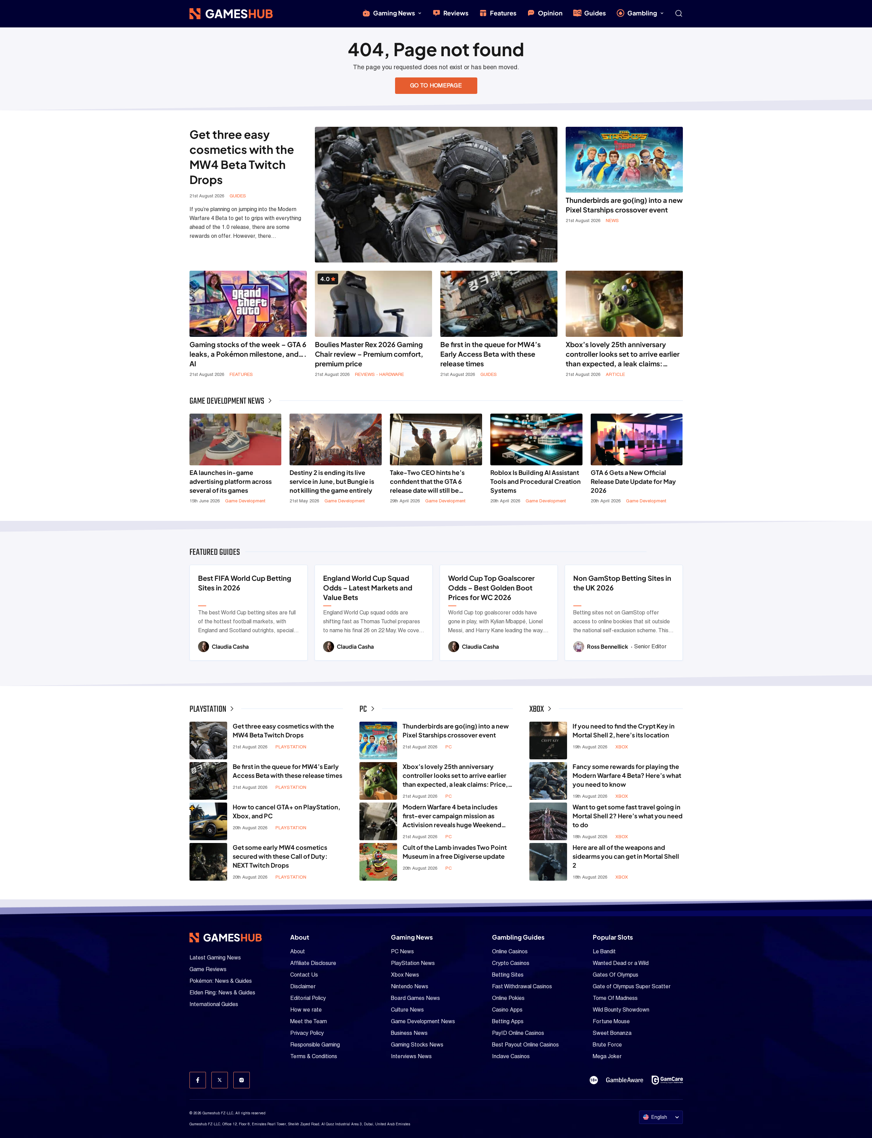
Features (503, 13)
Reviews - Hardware (379, 374)
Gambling (642, 13)
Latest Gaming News (215, 957)
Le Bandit (604, 951)
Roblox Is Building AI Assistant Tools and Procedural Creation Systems (535, 481)
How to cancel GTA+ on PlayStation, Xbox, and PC (286, 811)
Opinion (550, 13)
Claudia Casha (230, 646)
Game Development (245, 500)
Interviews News (411, 1056)
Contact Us (304, 974)
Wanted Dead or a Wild (621, 963)
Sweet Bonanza (612, 1033)
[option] (248, 613)
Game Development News (423, 1021)
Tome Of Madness (615, 998)
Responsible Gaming (315, 1044)
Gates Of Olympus (615, 974)
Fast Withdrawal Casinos (522, 986)
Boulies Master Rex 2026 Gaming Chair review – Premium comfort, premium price (369, 354)
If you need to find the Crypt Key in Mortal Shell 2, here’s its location (624, 730)
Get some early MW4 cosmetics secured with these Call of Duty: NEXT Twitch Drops (280, 856)
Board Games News (415, 998)
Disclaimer (303, 986)
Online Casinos (510, 951)
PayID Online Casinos (518, 1033)
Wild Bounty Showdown (621, 1009)
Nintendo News (409, 986)
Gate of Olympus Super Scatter (632, 986)
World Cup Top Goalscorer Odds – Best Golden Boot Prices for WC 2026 (491, 587)
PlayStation (290, 746)
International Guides (213, 1004)
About (297, 951)
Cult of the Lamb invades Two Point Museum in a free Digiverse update (455, 851)
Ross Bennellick (608, 646)
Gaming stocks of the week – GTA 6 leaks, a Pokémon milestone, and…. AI (248, 354)
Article (615, 374)
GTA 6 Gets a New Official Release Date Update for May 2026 (633, 481)
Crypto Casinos (510, 963)
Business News (409, 1033)
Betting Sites (508, 974)
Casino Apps (507, 1009)
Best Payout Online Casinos (525, 1044)
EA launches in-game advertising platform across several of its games (230, 481)
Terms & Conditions (313, 1056)
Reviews (455, 13)
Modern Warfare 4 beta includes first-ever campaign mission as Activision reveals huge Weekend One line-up (452, 816)
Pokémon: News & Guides (220, 981)
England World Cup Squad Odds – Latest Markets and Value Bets (367, 587)
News (612, 220)
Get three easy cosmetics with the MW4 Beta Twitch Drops (241, 156)
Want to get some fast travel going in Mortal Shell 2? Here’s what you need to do (628, 816)
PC (448, 746)
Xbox (621, 746)
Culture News (407, 1009)
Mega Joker (607, 1056)
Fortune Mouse (611, 1021)
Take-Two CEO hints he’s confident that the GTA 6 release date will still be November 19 (427, 481)
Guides (595, 13)
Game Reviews (207, 969)
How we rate (306, 1009)
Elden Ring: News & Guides (222, 992)
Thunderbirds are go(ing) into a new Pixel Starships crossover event (624, 205)
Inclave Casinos (511, 1056)
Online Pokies (508, 998)
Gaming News (394, 13)
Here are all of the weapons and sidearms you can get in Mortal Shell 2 (626, 856)
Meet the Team (308, 1021)
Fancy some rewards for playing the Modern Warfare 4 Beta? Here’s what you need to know (627, 775)
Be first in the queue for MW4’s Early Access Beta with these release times (490, 354)
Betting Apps (508, 1021)
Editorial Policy (308, 998)
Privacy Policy (307, 1033)
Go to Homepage (436, 85)
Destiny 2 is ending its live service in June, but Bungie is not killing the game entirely (332, 481)
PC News (402, 951)
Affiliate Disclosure (313, 963)
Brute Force (607, 1044)
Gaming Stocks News (417, 1044)
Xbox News (405, 974)
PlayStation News (413, 963)
